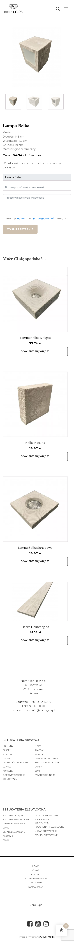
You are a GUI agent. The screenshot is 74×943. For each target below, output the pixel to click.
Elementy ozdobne (14, 775)
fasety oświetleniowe (16, 762)
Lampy (38, 766)
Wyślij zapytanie (20, 229)
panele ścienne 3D (45, 775)
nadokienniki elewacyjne (42, 821)
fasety (6, 750)
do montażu (10, 779)
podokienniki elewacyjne (49, 827)
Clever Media (47, 936)
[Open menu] (66, 9)
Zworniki (8, 836)
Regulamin (36, 882)
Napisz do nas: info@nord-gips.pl (33, 710)
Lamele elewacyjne (14, 823)
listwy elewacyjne (46, 831)
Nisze (38, 746)
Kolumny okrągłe (13, 815)
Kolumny (8, 746)
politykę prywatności (44, 218)
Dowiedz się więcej (35, 351)
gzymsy (7, 766)
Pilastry (7, 754)
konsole (8, 771)
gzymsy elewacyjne (46, 835)
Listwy (6, 758)
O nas (36, 870)
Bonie (6, 828)
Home (35, 866)
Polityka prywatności (35, 878)
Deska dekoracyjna (46, 758)
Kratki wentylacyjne (47, 762)
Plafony (39, 750)
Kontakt (36, 874)
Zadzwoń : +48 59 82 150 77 (33, 702)
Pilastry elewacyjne (47, 815)
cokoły (7, 840)
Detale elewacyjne (14, 832)
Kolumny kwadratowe (16, 819)
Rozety (39, 754)
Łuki (37, 771)
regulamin (22, 218)
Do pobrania (35, 887)
